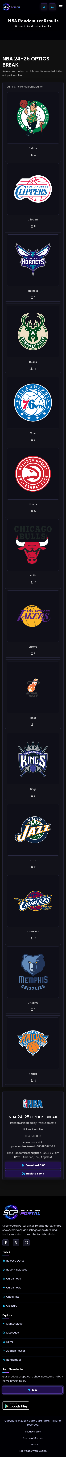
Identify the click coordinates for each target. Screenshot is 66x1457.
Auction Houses (15, 1351)
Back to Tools (35, 1173)
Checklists (12, 1297)
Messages (12, 1333)
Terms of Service (33, 1438)
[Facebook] (5, 1242)
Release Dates (15, 1261)
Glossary (11, 1306)
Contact (33, 1444)
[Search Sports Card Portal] (44, 7)
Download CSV (35, 1165)
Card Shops (13, 1278)
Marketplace (14, 1324)
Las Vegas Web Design (33, 1451)
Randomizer (13, 1360)
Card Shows (13, 1287)
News (9, 1342)
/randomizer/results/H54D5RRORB (33, 1146)
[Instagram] (26, 1242)
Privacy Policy (33, 1431)
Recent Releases (16, 1269)
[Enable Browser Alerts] (52, 7)
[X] (16, 1242)
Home (19, 26)
